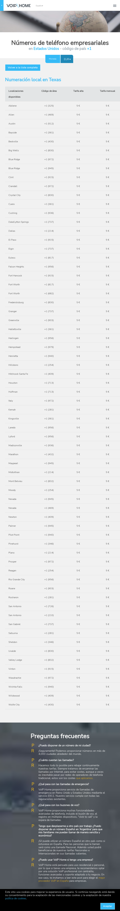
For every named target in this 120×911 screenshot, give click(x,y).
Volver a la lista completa (23, 67)
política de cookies (15, 898)
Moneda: (53, 58)
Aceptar (107, 906)
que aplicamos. (84, 778)
